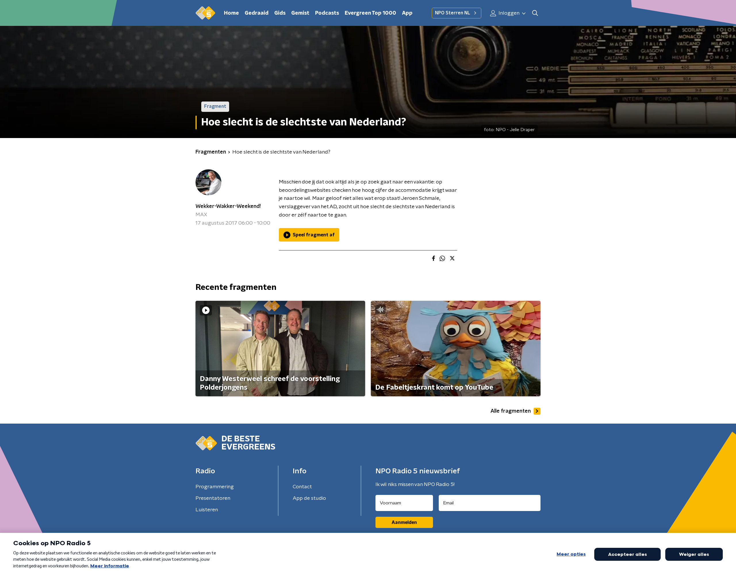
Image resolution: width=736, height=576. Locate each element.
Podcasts (327, 13)
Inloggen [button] (508, 13)
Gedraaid (257, 13)
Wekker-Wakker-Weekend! (228, 206)
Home (231, 13)
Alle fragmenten (510, 411)
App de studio (309, 498)
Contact (302, 486)
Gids (279, 13)
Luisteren (206, 509)
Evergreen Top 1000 (370, 13)
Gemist (300, 13)
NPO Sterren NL (452, 13)
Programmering (214, 486)
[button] (534, 13)
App (407, 13)
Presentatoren (212, 498)
